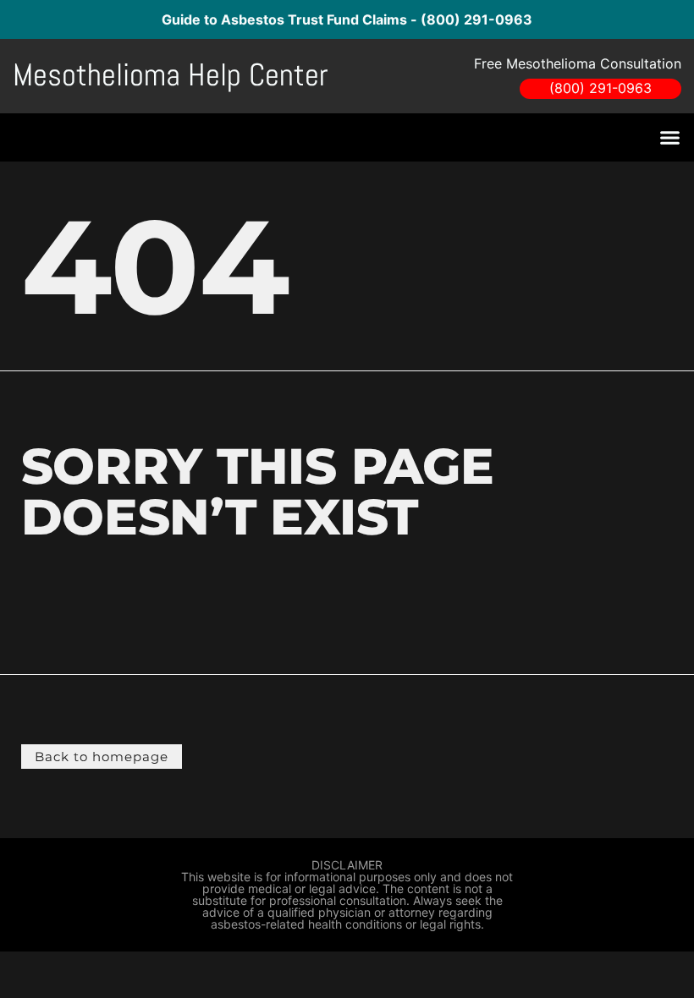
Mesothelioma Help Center (170, 75)
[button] (670, 138)
